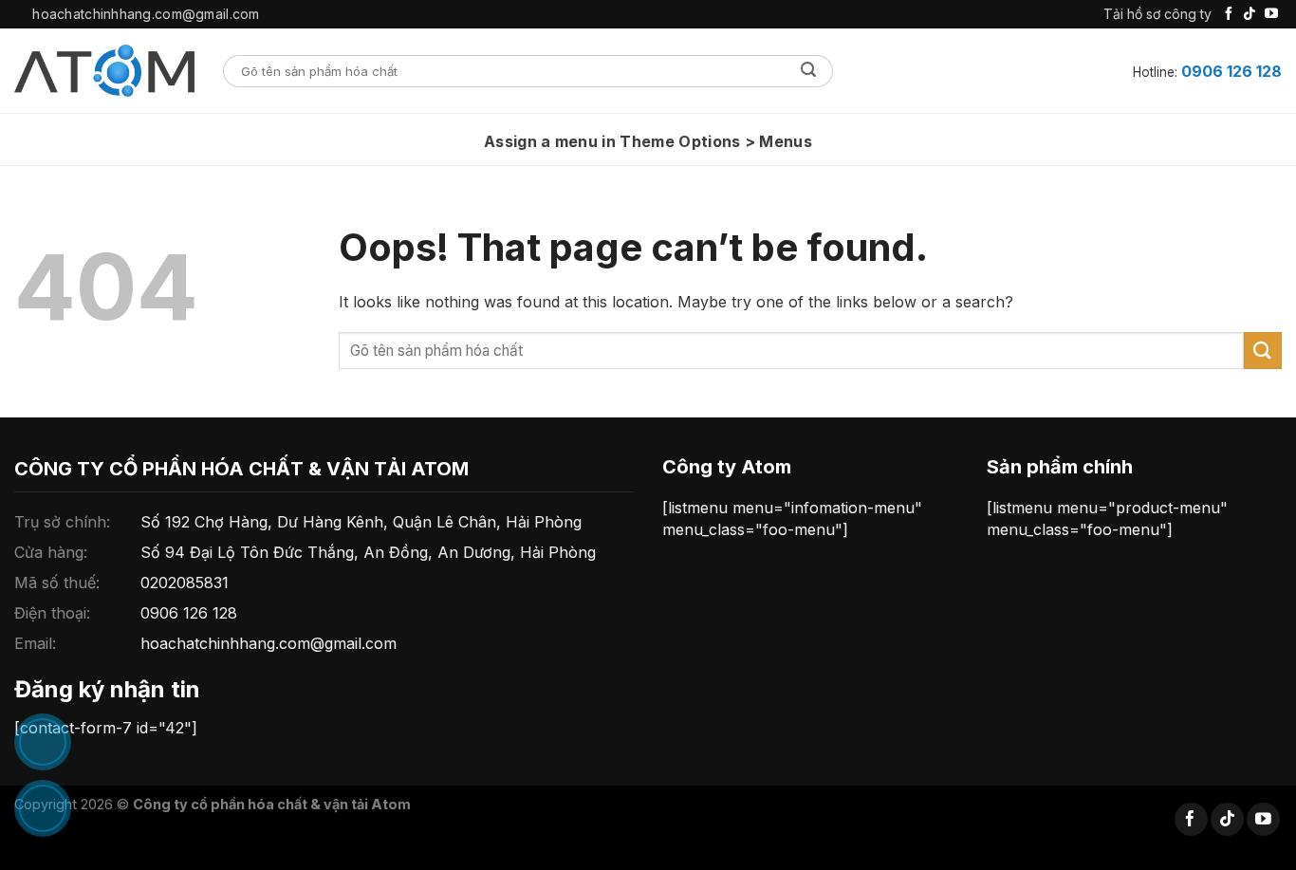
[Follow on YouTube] (1271, 14)
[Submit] (809, 71)
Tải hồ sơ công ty (1157, 14)
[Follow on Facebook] (1228, 14)
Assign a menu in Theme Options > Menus (648, 141)
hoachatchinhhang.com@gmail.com (268, 643)
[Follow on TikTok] (1249, 14)
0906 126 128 (1231, 71)
